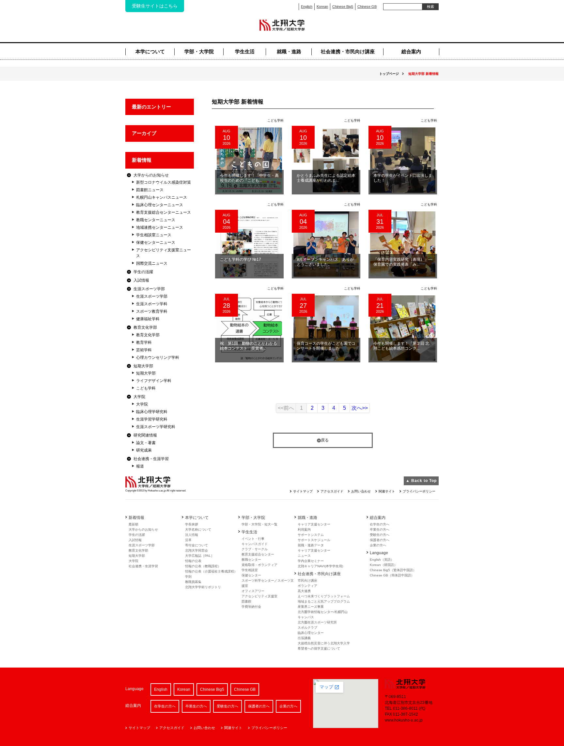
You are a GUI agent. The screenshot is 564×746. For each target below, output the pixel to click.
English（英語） (382, 559)
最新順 (133, 524)
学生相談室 (250, 570)
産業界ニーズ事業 (311, 606)
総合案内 (411, 51)
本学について (150, 51)
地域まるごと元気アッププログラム (324, 601)
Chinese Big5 (342, 6)
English (306, 6)
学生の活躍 (143, 272)
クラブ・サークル (255, 549)
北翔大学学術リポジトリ (203, 587)
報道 (140, 466)
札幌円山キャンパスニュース (161, 197)
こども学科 (146, 388)
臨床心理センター (311, 633)
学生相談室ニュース (153, 235)
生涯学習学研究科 (151, 419)
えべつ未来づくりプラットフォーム (324, 596)
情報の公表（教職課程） (203, 566)
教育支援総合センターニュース (163, 212)
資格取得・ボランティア (259, 565)
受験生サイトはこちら (155, 5)
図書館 (246, 601)
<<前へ (286, 408)
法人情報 (191, 535)
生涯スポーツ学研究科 (155, 426)
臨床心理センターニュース (159, 205)
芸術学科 (144, 350)
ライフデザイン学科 (153, 380)
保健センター (251, 575)
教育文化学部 (145, 327)
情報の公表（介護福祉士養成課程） (211, 571)
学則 (188, 576)
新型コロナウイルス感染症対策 (163, 182)
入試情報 (141, 280)
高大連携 (304, 591)
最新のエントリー (151, 106)
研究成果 (144, 450)
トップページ (389, 73)
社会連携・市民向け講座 (348, 51)
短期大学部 (143, 366)
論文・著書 (146, 442)
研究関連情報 (145, 435)
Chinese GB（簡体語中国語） (392, 575)
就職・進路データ (311, 545)
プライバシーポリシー (419, 491)
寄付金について (196, 545)
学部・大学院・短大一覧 (259, 524)
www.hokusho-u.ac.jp (404, 720)
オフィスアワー (253, 591)
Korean (322, 6)
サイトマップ (303, 491)
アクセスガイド (332, 491)
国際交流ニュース (151, 263)
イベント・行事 (253, 538)
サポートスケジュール (314, 540)
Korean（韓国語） (383, 565)
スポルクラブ (307, 627)
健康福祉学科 (148, 319)
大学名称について (198, 529)
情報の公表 (193, 561)
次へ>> (360, 408)
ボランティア (307, 586)
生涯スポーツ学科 (151, 304)
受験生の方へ (379, 535)
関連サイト (387, 491)
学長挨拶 (191, 524)
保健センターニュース (155, 242)
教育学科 (144, 342)
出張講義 (304, 638)
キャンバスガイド (255, 544)
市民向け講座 (307, 580)
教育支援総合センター (258, 554)
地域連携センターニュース (159, 227)
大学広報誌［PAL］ (199, 555)
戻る (325, 440)
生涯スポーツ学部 (149, 289)
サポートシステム (311, 535)
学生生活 (245, 51)
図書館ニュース (150, 190)
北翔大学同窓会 (196, 550)
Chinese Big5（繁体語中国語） (393, 570)
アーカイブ (144, 133)
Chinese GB (367, 6)
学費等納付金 (251, 606)
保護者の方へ (379, 540)
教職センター (251, 559)
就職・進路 (289, 51)
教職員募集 (193, 582)
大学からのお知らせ (151, 175)
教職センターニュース (155, 220)
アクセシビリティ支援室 (259, 596)
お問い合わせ (361, 491)
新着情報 (141, 160)
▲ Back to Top (421, 480)
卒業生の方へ (379, 529)
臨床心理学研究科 (151, 411)
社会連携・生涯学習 (151, 458)
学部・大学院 (199, 51)
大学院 (139, 396)
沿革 (188, 540)
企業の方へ (378, 545)
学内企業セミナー (311, 561)
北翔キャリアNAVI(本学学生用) (320, 566)
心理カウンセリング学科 (157, 357)
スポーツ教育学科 (151, 311)
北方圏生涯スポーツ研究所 (317, 622)
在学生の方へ (379, 524)
